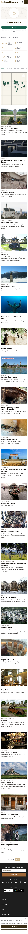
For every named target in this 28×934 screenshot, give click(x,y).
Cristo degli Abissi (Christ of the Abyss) (12, 317)
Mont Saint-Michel (7, 782)
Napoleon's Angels (7, 660)
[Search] (22, 2)
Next (17, 859)
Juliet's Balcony (6, 349)
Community (6, 914)
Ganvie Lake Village (8, 503)
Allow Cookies (14, 926)
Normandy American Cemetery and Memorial (13, 564)
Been (2, 68)
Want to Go (9, 68)
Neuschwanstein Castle (9, 222)
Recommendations (19, 68)
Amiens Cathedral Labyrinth (10, 531)
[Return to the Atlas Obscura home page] (9, 2)
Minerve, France (6, 627)
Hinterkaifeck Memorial (9, 128)
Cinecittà (4, 254)
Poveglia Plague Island (9, 377)
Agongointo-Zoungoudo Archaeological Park (10, 408)
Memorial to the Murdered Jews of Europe (13, 161)
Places (4, 899)
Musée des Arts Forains (9, 752)
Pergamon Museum (7, 192)
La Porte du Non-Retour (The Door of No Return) (13, 470)
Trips (3, 909)
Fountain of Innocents (8, 597)
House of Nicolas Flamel (9, 814)
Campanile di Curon (8, 286)
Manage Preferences (14, 931)
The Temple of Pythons (9, 439)
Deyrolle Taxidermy (8, 690)
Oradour (4, 720)
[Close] (26, 918)
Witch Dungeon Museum (9, 845)
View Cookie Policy (22, 923)
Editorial (5, 904)
